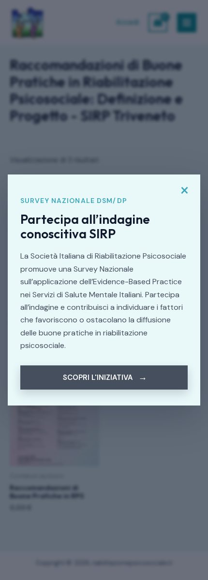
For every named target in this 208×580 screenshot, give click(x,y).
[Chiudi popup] (184, 190)
